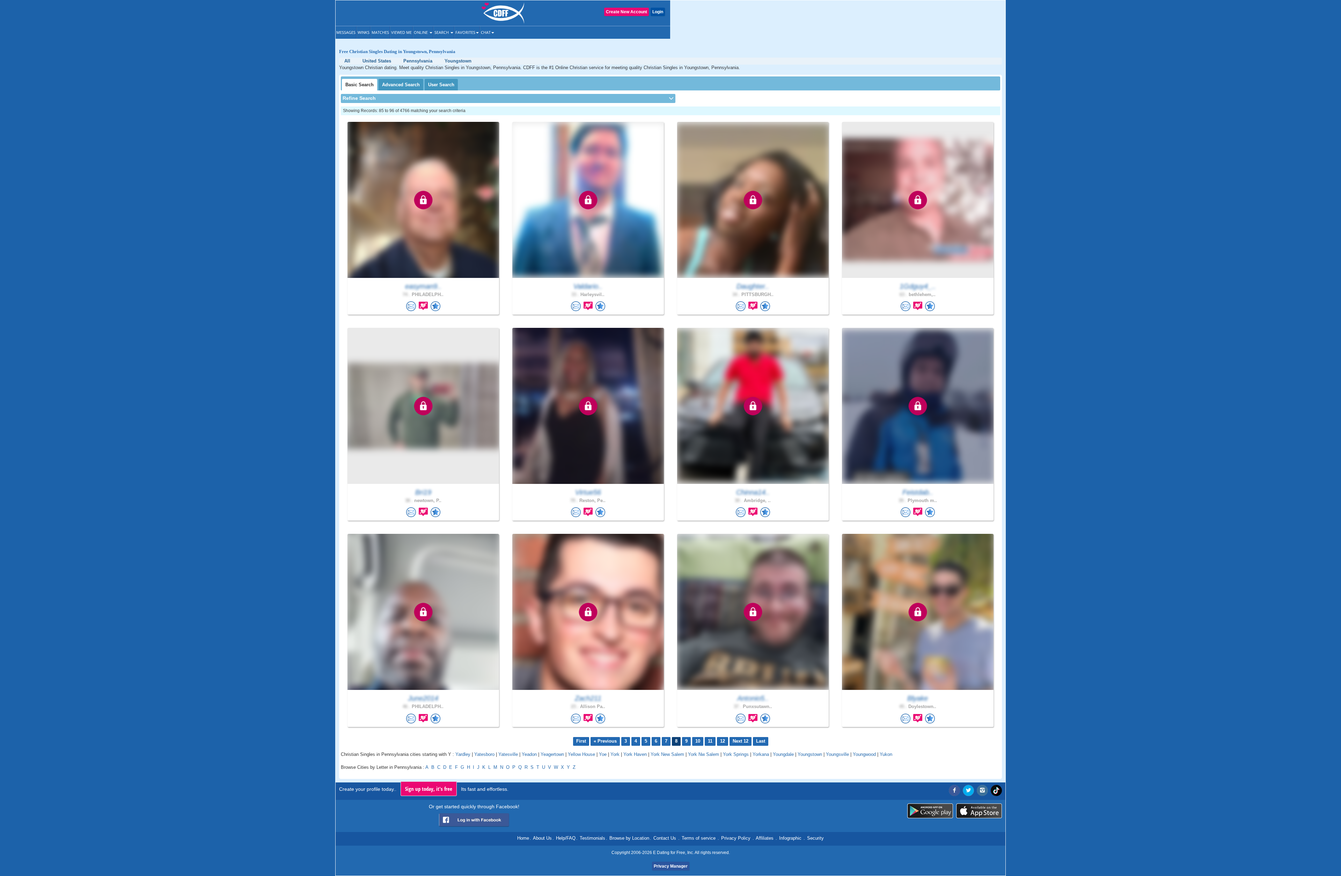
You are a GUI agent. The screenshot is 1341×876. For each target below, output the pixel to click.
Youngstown (810, 754)
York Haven (635, 754)
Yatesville (508, 754)
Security (815, 838)
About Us (542, 838)
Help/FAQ (566, 838)
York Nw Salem (703, 754)
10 (697, 741)
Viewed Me (401, 32)
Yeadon (529, 754)
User (441, 84)
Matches (380, 32)
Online (421, 32)
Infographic (790, 838)
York (615, 754)
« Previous (605, 741)
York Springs (736, 754)
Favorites (465, 32)
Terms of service (699, 838)
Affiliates (765, 838)
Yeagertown (552, 754)
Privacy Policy (735, 838)
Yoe (603, 754)
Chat (486, 32)
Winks (363, 32)
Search (442, 32)
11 (710, 741)
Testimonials (592, 838)
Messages (346, 32)
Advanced (401, 84)
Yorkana (761, 754)
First (581, 741)
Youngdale (783, 754)
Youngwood (864, 754)
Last (760, 741)
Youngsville (837, 754)
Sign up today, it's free (428, 788)
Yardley (462, 754)
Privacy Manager (671, 866)
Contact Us (664, 838)
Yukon (886, 754)
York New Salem (667, 754)
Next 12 (740, 741)
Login (657, 11)
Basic (359, 84)
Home (523, 838)
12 (722, 741)
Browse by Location (629, 838)
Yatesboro (484, 754)
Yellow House (581, 754)
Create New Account (626, 11)
